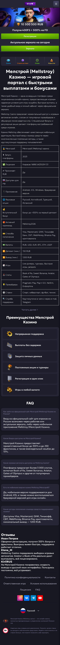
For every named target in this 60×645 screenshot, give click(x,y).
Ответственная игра (14, 583)
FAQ (37, 589)
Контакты (50, 577)
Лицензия (25, 589)
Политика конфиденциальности (22, 577)
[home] (30, 4)
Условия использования (43, 583)
